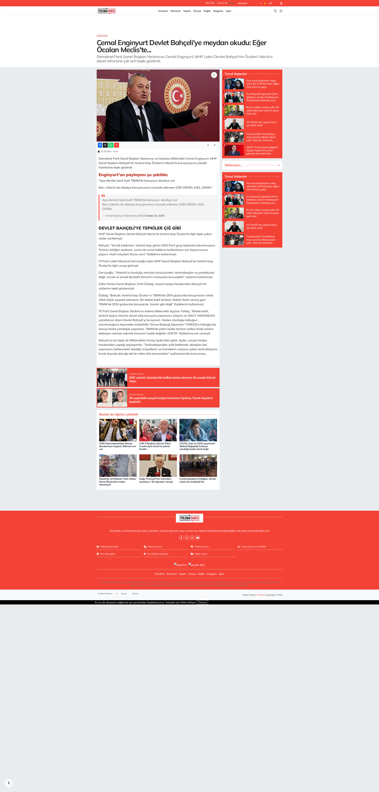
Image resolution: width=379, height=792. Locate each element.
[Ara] (275, 11)
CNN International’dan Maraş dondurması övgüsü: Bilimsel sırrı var (117, 446)
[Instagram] (192, 537)
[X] (186, 537)
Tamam (202, 602)
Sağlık (207, 10)
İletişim (135, 593)
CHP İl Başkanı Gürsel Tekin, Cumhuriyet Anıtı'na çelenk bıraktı (155, 446)
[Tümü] (278, 165)
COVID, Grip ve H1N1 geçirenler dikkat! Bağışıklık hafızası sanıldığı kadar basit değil (197, 446)
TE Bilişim (260, 595)
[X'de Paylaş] (105, 145)
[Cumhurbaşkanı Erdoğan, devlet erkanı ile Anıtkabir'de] (198, 465)
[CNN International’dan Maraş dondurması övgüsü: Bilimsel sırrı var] (118, 429)
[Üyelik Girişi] (280, 3)
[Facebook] (181, 537)
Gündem (163, 10)
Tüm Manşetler (107, 553)
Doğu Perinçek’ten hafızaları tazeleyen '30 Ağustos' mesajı (156, 480)
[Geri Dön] (8, 783)
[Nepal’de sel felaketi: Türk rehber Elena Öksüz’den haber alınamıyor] (118, 465)
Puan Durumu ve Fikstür (253, 546)
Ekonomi (176, 10)
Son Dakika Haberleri (157, 553)
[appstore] (180, 564)
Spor (228, 10)
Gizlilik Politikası (105, 593)
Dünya (197, 10)
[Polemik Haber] (107, 10)
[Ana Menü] (281, 11)
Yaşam (187, 10)
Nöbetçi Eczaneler (109, 546)
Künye (124, 593)
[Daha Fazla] (116, 145)
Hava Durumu (155, 546)
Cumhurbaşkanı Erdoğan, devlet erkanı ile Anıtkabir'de (197, 480)
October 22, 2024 (154, 215)
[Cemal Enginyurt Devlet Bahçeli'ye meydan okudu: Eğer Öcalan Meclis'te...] (158, 106)
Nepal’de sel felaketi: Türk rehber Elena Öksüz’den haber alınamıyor (117, 481)
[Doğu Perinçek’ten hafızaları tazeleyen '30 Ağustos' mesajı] (158, 465)
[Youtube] (197, 537)
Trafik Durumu (201, 546)
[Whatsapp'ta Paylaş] (111, 145)
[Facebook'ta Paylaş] (100, 145)
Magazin (218, 10)
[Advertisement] (252, 271)
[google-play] (196, 564)
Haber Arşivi (201, 553)
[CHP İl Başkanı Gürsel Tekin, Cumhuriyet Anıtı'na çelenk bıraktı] (158, 429)
